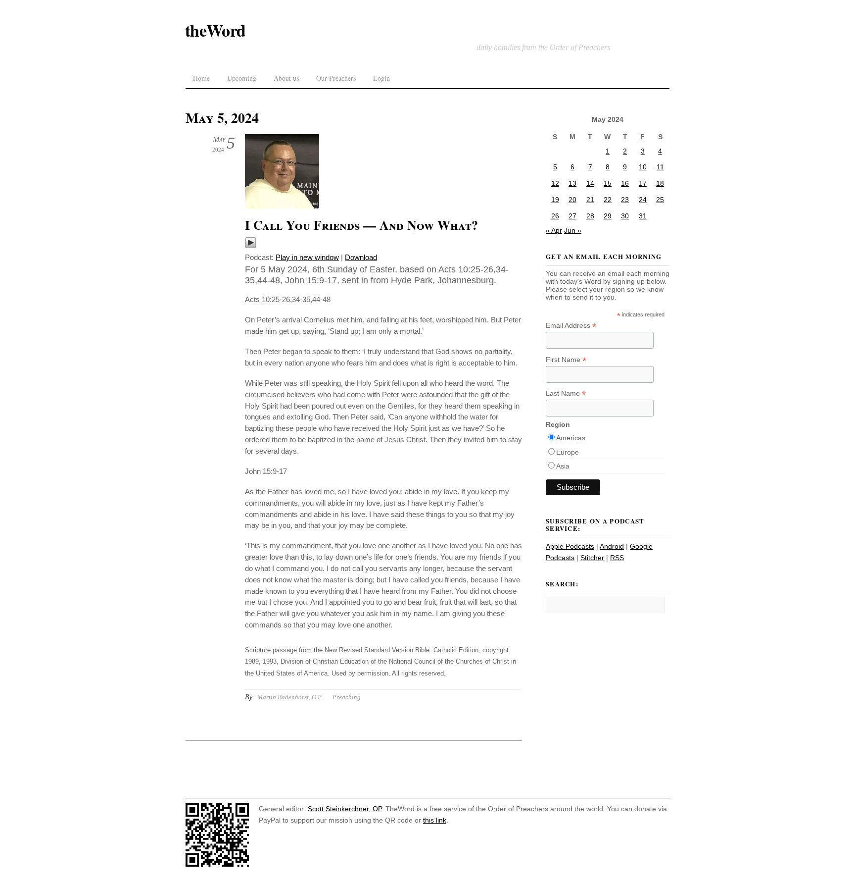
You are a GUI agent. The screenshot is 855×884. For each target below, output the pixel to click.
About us (286, 78)
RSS (617, 558)
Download (361, 257)
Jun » (572, 230)
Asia (563, 466)
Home (201, 78)
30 (625, 216)
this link (434, 820)
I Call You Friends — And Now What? (361, 224)
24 (643, 200)
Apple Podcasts (570, 546)
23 (625, 200)
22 (608, 200)
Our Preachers (336, 78)
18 (660, 183)
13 (572, 183)
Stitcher (592, 558)
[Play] (250, 246)
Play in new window (307, 257)
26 (555, 216)
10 (643, 167)
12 (555, 183)
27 (572, 216)
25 (660, 200)
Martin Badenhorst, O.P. (289, 697)
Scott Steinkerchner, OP (344, 809)
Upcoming (241, 78)
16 (625, 183)
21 (590, 200)
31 (643, 216)
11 (660, 167)
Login (381, 78)
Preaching (346, 697)
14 (590, 183)
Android (612, 546)
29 (608, 216)
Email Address (571, 325)
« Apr (554, 230)
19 (555, 200)
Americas (570, 438)
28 (590, 216)
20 (572, 200)
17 (643, 183)
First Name (566, 359)
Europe (567, 452)
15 (608, 183)
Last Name (566, 393)
